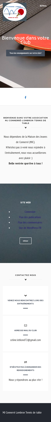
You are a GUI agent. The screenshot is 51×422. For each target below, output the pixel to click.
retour (25, 241)
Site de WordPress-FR (30, 228)
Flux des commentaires (30, 222)
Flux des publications (30, 217)
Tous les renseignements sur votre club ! (26, 53)
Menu (44, 5)
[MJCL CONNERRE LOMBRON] (15, 20)
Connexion (30, 212)
